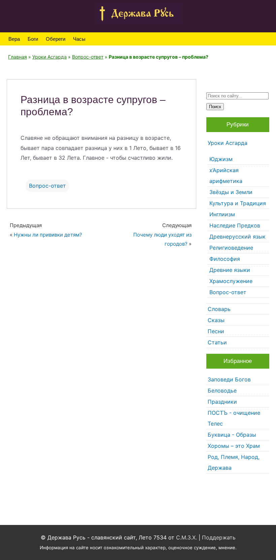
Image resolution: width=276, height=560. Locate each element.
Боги (33, 39)
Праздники (222, 401)
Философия (224, 258)
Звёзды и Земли (230, 192)
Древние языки (229, 270)
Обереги (55, 39)
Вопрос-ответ (87, 57)
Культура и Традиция (237, 203)
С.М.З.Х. (186, 537)
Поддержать (219, 537)
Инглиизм (222, 214)
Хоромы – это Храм (234, 445)
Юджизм (221, 159)
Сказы (216, 320)
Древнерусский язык (237, 236)
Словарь (219, 309)
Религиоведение (231, 247)
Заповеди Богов (229, 379)
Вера (14, 39)
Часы (79, 39)
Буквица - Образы (232, 434)
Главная (17, 57)
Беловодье (222, 390)
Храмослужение (230, 281)
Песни (216, 331)
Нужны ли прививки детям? (48, 234)
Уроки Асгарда (49, 57)
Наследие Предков (234, 225)
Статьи (217, 342)
